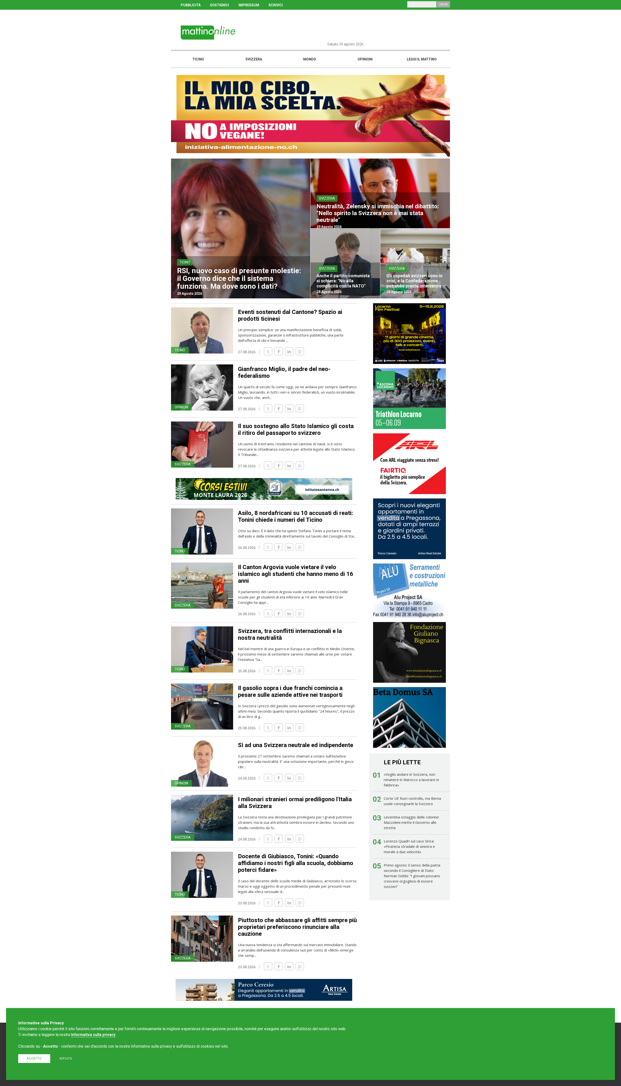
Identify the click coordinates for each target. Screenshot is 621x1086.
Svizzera (253, 59)
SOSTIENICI (219, 5)
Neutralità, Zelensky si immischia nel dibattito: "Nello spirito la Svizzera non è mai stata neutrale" (378, 213)
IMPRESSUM (248, 5)
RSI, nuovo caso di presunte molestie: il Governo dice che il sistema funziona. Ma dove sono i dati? (239, 278)
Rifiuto (66, 1058)
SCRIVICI (276, 5)
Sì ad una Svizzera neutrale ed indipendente (295, 745)
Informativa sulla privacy (93, 1034)
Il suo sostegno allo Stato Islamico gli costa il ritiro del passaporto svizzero (296, 429)
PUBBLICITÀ (191, 5)
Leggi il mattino (422, 59)
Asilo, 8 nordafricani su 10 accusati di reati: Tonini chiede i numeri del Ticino (295, 516)
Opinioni (365, 59)
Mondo (309, 59)
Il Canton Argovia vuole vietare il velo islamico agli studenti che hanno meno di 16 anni (295, 574)
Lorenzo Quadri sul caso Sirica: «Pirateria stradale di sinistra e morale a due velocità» (409, 846)
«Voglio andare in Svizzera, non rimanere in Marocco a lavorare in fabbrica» (411, 779)
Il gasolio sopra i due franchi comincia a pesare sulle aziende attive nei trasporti (290, 691)
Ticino (198, 59)
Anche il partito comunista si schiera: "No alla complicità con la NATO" (343, 280)
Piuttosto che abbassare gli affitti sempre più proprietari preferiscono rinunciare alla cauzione (297, 927)
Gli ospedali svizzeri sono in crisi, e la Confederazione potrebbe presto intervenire (414, 280)
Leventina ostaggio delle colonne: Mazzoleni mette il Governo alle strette (411, 822)
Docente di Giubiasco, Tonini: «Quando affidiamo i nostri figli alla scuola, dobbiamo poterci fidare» (295, 863)
